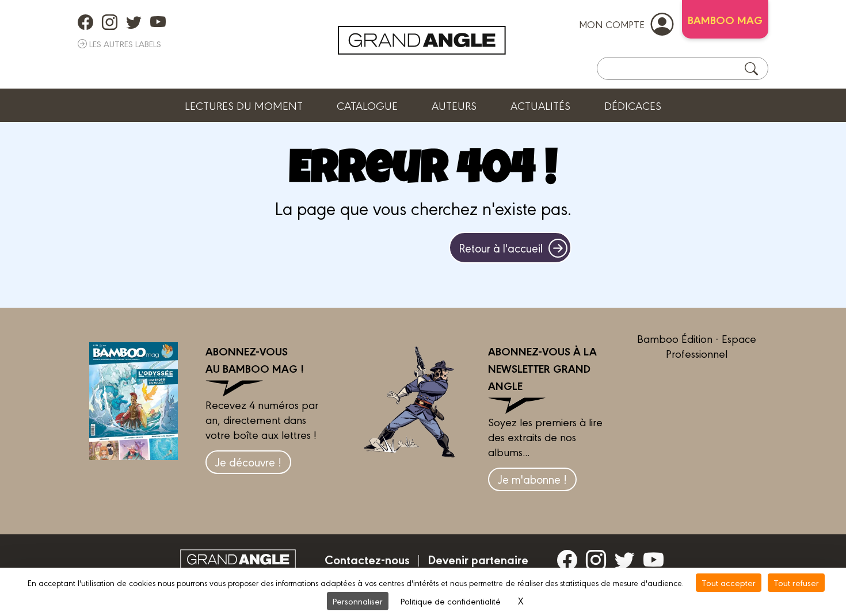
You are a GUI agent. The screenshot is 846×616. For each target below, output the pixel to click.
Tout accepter (729, 582)
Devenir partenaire (478, 559)
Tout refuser (796, 582)
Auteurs (454, 105)
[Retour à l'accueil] (422, 40)
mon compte (612, 23)
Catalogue (367, 105)
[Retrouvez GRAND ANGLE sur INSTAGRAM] (109, 22)
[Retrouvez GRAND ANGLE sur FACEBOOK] (85, 22)
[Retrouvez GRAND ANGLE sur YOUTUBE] (158, 22)
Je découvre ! (248, 461)
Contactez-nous (367, 559)
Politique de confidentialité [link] (451, 601)
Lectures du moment (244, 105)
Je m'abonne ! (532, 479)
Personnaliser (358, 601)
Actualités (540, 105)
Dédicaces (632, 105)
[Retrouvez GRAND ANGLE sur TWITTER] (134, 22)
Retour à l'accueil (501, 247)
